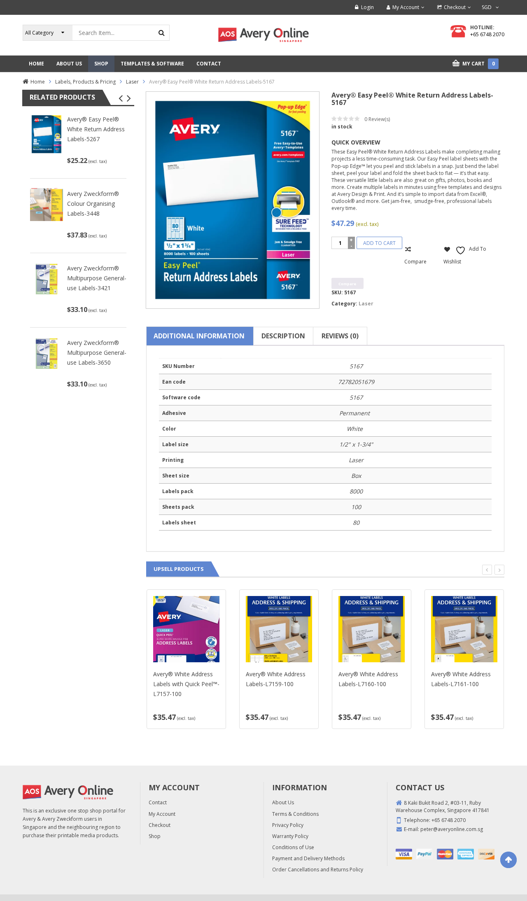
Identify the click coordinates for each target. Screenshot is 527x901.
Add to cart (379, 243)
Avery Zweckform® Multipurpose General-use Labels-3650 (96, 352)
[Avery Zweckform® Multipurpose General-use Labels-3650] (46, 352)
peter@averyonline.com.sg (451, 829)
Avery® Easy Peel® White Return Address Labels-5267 (96, 129)
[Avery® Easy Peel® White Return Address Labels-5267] (46, 133)
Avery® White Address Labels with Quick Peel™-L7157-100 (186, 684)
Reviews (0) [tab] (340, 335)
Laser (132, 81)
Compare (415, 261)
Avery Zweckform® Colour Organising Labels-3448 (93, 203)
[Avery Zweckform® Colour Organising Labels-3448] (46, 203)
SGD (487, 7)
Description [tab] (283, 335)
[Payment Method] (404, 854)
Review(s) (377, 119)
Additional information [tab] (199, 335)
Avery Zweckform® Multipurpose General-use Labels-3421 (96, 278)
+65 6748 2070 (487, 34)
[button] (120, 98)
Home (37, 81)
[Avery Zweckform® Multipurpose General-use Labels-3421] (46, 278)
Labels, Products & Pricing (85, 81)
